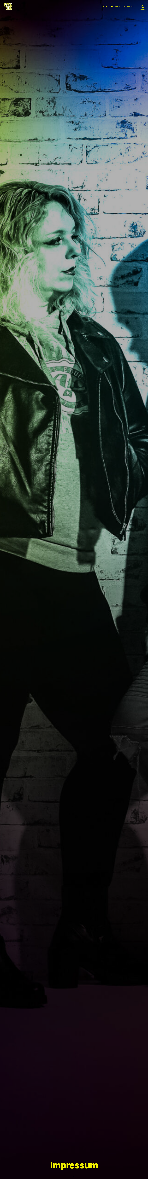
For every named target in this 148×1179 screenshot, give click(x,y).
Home (104, 6)
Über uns (114, 6)
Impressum (128, 6)
